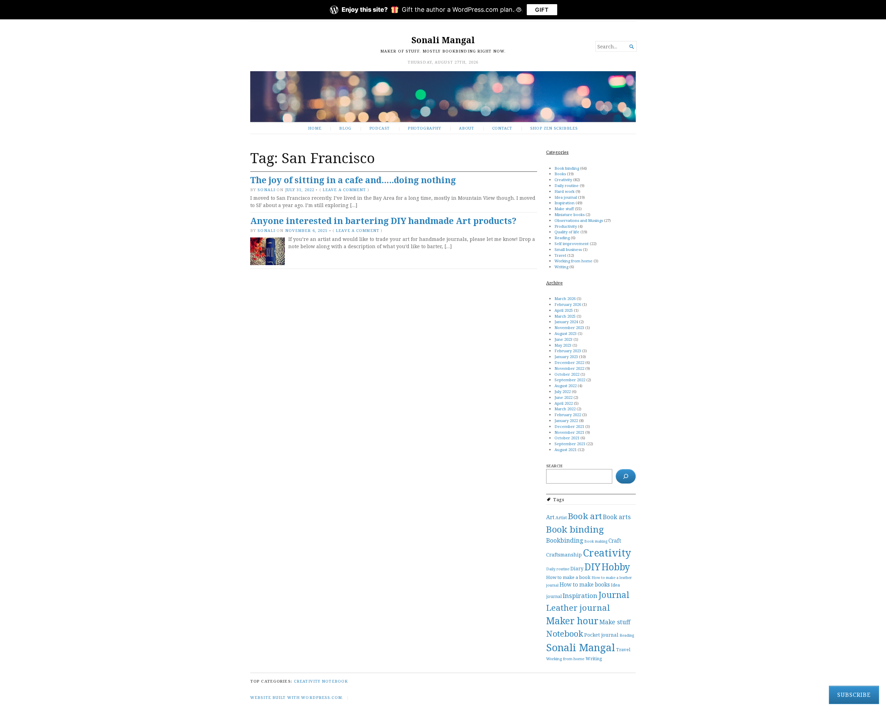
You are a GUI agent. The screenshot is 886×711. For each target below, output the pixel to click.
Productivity (565, 226)
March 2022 (565, 408)
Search (554, 465)
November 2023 (569, 327)
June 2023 (563, 339)
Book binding (566, 168)
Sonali (266, 189)
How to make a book (568, 577)
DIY (592, 567)
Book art (585, 516)
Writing (561, 266)
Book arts (617, 517)
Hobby (616, 566)
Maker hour (572, 620)
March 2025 (565, 316)
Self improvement (571, 243)
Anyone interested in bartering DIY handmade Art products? (383, 220)
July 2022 (562, 391)
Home (314, 128)
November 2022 (569, 368)
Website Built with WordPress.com (296, 697)
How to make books (585, 584)
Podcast (379, 128)
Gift (542, 9)
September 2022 (569, 379)
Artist (561, 518)
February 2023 (567, 350)
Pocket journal (601, 635)
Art (550, 517)
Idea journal (565, 197)
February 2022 (567, 414)
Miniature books (569, 214)
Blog (345, 128)
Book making (595, 541)
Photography (424, 128)
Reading (562, 237)
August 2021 (565, 449)
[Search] (626, 476)
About (466, 128)
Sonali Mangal (443, 40)
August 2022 (565, 385)
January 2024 (566, 321)
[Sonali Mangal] (443, 96)
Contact (502, 128)
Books (560, 173)
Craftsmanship (564, 554)
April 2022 (563, 403)
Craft (614, 540)
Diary (577, 568)
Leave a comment (344, 189)
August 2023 (565, 333)
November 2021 (569, 432)
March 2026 (565, 298)
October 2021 (566, 437)
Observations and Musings (578, 220)
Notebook (564, 633)
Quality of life (566, 231)
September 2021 (569, 443)
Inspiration (564, 202)
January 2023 (566, 356)
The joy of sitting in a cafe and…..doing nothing (353, 180)
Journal (614, 594)
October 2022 (566, 374)
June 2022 (563, 397)
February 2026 (567, 304)
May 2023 (562, 345)
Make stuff (564, 208)
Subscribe (854, 695)
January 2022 (566, 420)
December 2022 (569, 362)
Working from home (573, 260)
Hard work (564, 191)
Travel (560, 255)
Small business (568, 249)
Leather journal (578, 607)
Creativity (563, 179)
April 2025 (563, 310)
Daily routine (566, 185)
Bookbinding (564, 540)
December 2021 (569, 426)
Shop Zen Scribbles (554, 128)
